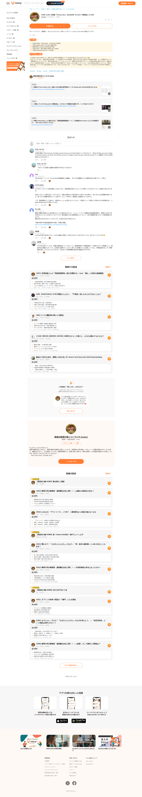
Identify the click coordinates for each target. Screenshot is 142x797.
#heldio (32, 71)
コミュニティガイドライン (51, 769)
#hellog (39, 71)
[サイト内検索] (42, 3)
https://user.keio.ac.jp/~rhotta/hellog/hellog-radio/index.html (48, 89)
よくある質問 (72, 772)
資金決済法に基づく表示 (51, 775)
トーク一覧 (10, 34)
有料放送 (9, 54)
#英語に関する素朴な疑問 (56, 71)
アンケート (72, 769)
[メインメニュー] (8, 3)
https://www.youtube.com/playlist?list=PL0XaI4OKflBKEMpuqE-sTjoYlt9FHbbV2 (53, 106)
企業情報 (47, 761)
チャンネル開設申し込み (75, 761)
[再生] (109, 275)
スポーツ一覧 (11, 42)
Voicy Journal (89, 761)
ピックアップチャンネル (14, 46)
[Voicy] (16, 3)
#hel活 (45, 71)
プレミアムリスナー (13, 50)
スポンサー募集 (73, 767)
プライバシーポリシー (50, 767)
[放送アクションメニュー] (112, 20)
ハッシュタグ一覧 (12, 58)
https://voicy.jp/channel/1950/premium (42, 125)
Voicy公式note (89, 764)
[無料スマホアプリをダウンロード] (16, 66)
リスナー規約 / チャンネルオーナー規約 (55, 764)
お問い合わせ (72, 775)
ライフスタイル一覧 (13, 26)
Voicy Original (11, 18)
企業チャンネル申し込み (75, 764)
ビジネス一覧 (11, 22)
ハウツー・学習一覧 (13, 30)
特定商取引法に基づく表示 (51, 772)
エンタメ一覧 (11, 38)
